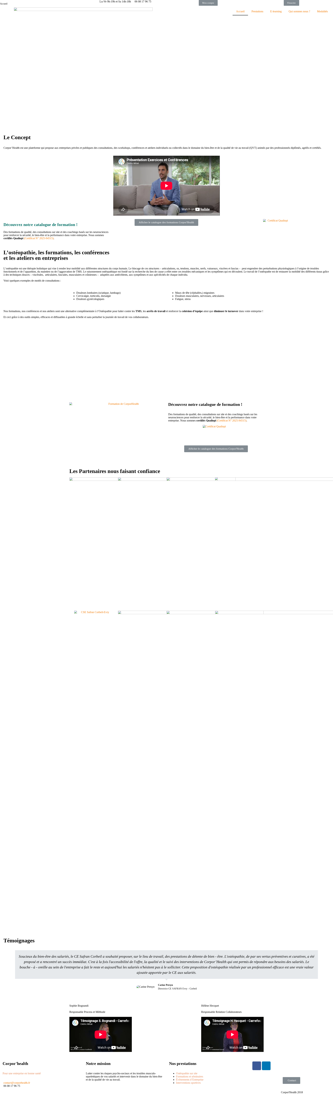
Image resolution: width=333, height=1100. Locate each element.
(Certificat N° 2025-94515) (39, 238)
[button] (208, 3)
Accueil (240, 11)
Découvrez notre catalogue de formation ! (205, 404)
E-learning (276, 11)
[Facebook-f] (256, 1065)
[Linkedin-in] (266, 1065)
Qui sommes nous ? (299, 11)
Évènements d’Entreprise (189, 1079)
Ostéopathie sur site (186, 1073)
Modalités (322, 11)
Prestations (257, 11)
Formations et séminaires (189, 1076)
